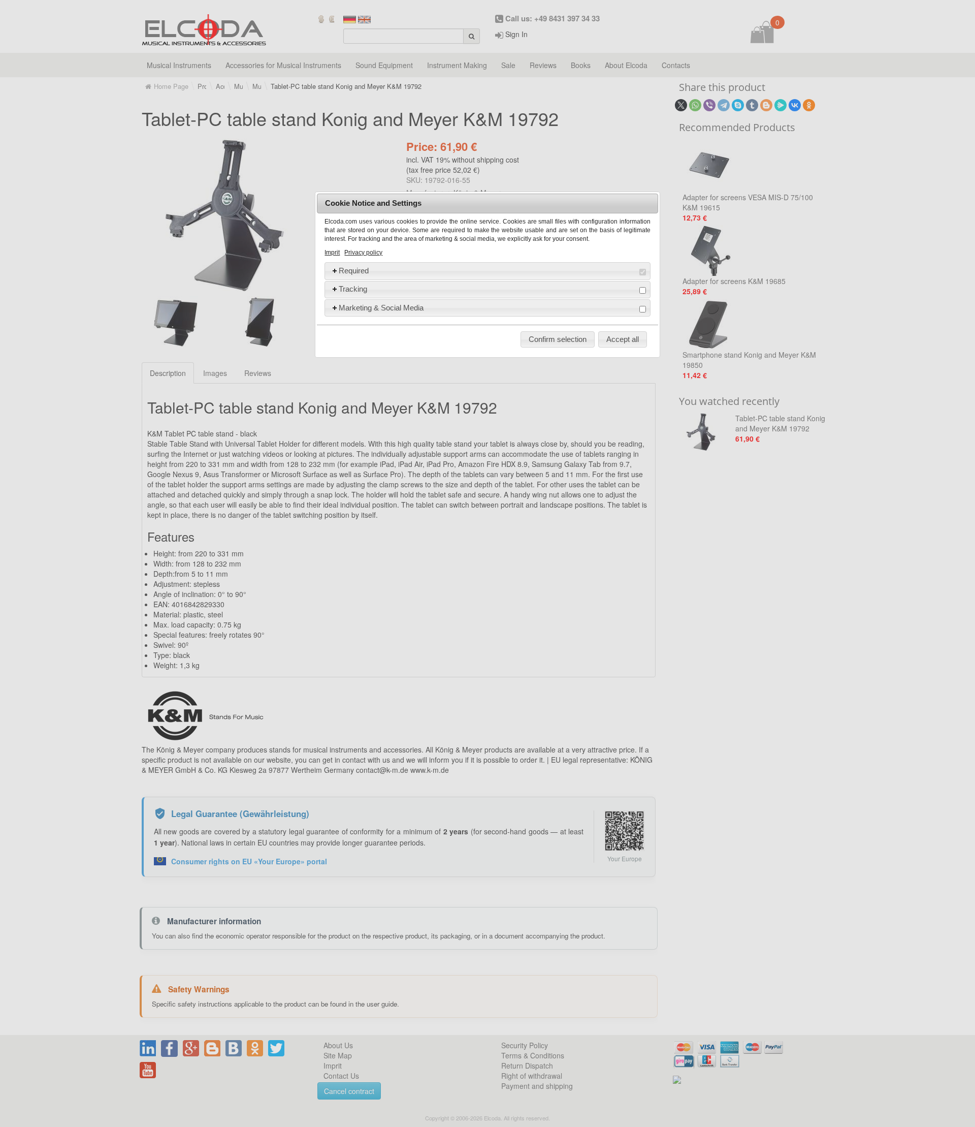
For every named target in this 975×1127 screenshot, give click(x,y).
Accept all (622, 339)
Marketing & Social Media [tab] (381, 307)
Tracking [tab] (353, 289)
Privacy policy (363, 252)
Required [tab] (354, 270)
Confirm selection (558, 339)
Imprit (332, 252)
